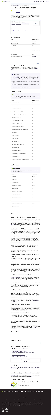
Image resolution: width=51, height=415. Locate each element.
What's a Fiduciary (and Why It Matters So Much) (21, 348)
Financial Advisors (36, 1)
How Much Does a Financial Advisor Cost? (20, 356)
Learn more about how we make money (21, 405)
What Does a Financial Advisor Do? (18, 355)
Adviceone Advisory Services (22, 367)
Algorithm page (30, 376)
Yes (24, 361)
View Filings (34, 58)
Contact (42, 391)
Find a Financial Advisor (16, 5)
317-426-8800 (18, 24)
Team (19, 391)
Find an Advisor (25, 23)
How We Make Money (36, 391)
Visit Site (13, 24)
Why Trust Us (23, 391)
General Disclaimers (6, 400)
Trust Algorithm (23, 79)
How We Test (29, 391)
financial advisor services (15, 241)
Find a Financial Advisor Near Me (18, 349)
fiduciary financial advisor (15, 277)
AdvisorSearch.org (6, 1)
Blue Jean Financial (30, 367)
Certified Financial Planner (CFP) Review (19, 351)
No (26, 361)
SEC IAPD (19, 373)
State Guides (42, 1)
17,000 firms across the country (17, 77)
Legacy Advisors (13, 367)
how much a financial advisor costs (18, 225)
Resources (47, 1)
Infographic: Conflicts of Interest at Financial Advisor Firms (23, 352)
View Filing (34, 56)
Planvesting (17, 368)
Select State (13, 342)
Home (11, 5)
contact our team (29, 373)
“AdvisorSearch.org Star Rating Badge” (14, 375)
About (16, 391)
